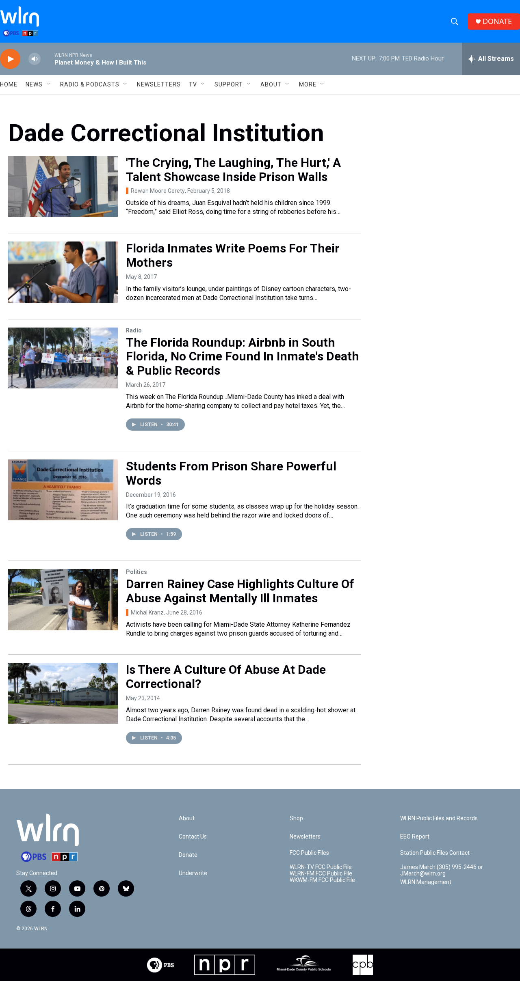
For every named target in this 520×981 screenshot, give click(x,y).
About (271, 84)
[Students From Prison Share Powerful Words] (63, 489)
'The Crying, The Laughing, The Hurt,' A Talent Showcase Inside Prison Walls (233, 169)
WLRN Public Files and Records (439, 818)
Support (228, 84)
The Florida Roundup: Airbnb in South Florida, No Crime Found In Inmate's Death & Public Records (242, 356)
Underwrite (193, 873)
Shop (296, 818)
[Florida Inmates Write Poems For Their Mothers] (63, 271)
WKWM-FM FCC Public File (322, 880)
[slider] (47, 58)
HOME (8, 84)
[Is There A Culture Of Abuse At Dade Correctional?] (63, 693)
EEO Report (414, 837)
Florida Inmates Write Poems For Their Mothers (233, 255)
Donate (188, 855)
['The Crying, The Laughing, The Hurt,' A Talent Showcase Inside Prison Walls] (63, 186)
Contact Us (193, 837)
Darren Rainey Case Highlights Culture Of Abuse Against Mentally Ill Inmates (240, 591)
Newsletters (159, 84)
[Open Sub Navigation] (49, 84)
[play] (10, 59)
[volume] (34, 59)
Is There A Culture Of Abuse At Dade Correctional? (226, 676)
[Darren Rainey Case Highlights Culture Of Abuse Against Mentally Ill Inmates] (63, 599)
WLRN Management (425, 882)
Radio (134, 330)
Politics (136, 572)
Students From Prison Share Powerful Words (231, 473)
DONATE (497, 21)
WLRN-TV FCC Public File (321, 867)
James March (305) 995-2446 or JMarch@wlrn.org (441, 870)
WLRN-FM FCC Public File (321, 874)
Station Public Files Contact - (436, 853)
